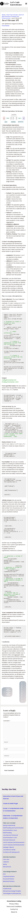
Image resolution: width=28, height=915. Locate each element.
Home (3, 14)
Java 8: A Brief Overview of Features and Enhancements (13, 16)
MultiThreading (7, 833)
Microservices (7, 867)
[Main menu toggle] (26, 3)
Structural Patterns (8, 879)
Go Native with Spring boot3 (11, 852)
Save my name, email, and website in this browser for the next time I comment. (13, 763)
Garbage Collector (8, 847)
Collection (6, 862)
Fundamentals (7, 888)
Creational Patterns (9, 876)
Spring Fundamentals (9, 825)
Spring (5, 864)
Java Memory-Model (9, 850)
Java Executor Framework (10, 835)
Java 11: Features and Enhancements (13, 845)
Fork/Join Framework (9, 840)
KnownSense (5, 26)
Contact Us (14, 909)
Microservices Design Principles (12, 891)
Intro (4, 874)
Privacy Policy (14, 904)
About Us (14, 912)
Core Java (6, 859)
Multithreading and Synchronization (13, 828)
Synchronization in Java (10, 830)
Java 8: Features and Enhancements (13, 842)
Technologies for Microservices (12, 893)
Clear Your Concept (12, 14)
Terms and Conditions (14, 906)
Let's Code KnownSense (16, 3)
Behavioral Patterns (8, 881)
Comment (6, 721)
